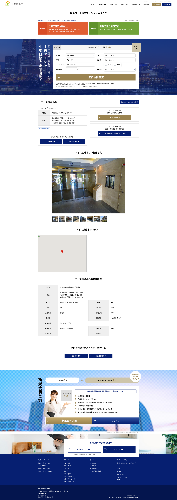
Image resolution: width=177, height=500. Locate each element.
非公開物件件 (73, 141)
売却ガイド (125, 4)
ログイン (66, 468)
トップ (93, 4)
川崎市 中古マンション (44, 466)
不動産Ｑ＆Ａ (67, 474)
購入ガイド (114, 4)
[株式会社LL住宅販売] (14, 5)
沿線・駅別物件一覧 (69, 479)
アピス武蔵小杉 (72, 20)
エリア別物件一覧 (69, 476)
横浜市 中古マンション (42, 20)
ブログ (118, 480)
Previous (49, 186)
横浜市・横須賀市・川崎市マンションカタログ (58, 20)
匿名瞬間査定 (94, 468)
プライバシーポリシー (123, 477)
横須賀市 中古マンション (44, 468)
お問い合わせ (120, 474)
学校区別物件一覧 (69, 482)
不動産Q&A (136, 4)
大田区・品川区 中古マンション (46, 471)
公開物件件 (50, 141)
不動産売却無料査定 (95, 471)
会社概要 (146, 4)
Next (129, 186)
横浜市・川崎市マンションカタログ (126, 463)
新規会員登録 (67, 466)
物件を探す (102, 4)
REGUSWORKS (136, 495)
